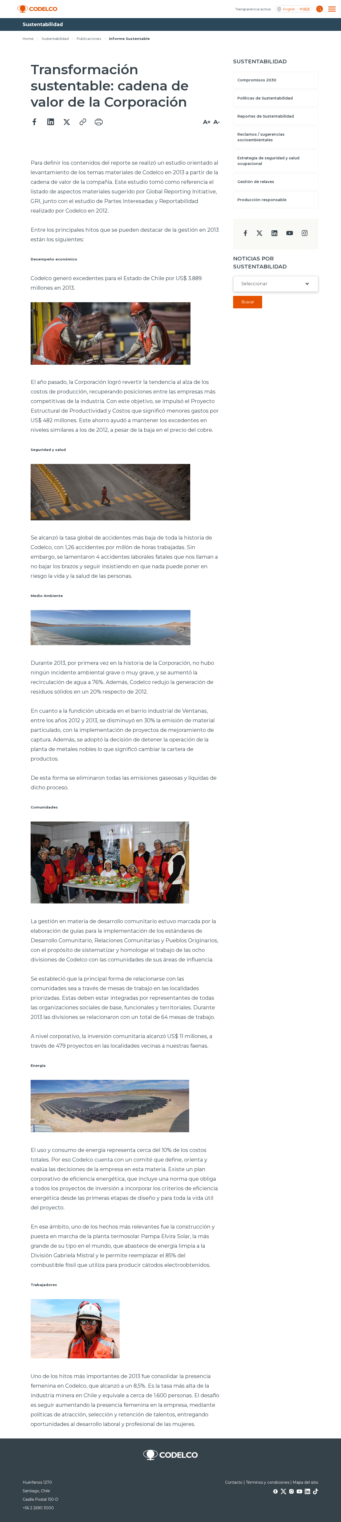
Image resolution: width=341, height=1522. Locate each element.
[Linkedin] (51, 122)
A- (216, 122)
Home (28, 38)
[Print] (99, 122)
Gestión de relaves (255, 181)
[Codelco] (37, 9)
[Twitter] (67, 122)
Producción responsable (261, 199)
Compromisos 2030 (256, 80)
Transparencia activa (253, 9)
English (289, 9)
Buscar (247, 302)
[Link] (83, 122)
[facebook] (245, 234)
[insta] (305, 234)
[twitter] (259, 235)
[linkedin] (274, 234)
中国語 (304, 9)
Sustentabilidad (55, 38)
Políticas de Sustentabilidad (265, 98)
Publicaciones (89, 38)
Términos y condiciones (267, 1482)
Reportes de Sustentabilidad (265, 116)
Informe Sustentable (129, 38)
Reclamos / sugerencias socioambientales (261, 137)
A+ (207, 122)
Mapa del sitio (305, 1482)
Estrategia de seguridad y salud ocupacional (268, 161)
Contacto (233, 1482)
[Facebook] (35, 122)
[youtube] (289, 234)
